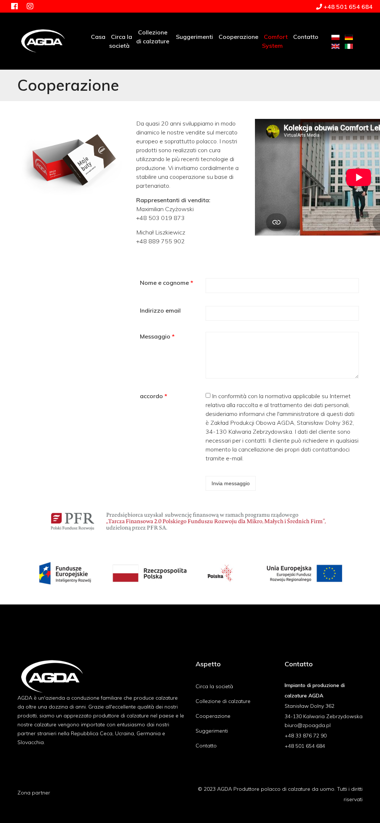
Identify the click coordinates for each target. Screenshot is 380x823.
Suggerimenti (212, 730)
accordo (153, 396)
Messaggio (157, 336)
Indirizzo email (160, 310)
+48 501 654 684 (305, 746)
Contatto (206, 745)
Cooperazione (213, 716)
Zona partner (33, 792)
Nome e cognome (166, 282)
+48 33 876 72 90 (306, 735)
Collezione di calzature (223, 701)
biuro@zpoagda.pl (308, 725)
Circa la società (214, 686)
